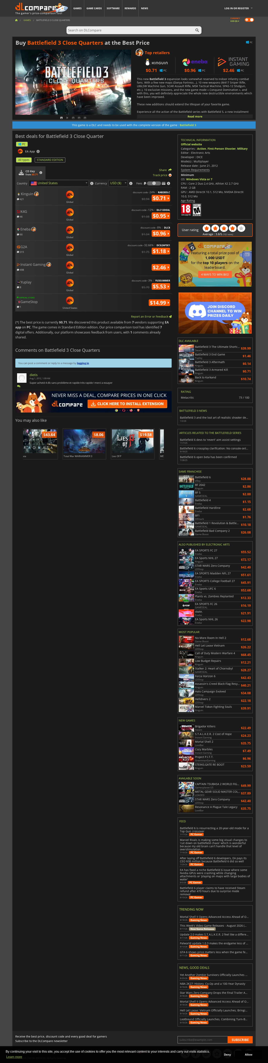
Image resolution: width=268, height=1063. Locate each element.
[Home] (16, 20)
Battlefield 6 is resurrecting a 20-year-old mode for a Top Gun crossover (214, 830)
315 (21, 251)
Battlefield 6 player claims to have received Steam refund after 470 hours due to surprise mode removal (212, 891)
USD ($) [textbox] (115, 183)
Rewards (130, 8)
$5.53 (160, 286)
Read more (195, 116)
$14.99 (158, 302)
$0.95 (160, 215)
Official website (191, 144)
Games (77, 8)
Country (22, 183)
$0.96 (160, 233)
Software (113, 8)
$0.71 (160, 198)
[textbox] (45, 183)
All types (23, 160)
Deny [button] (227, 1054)
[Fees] (154, 183)
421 (21, 199)
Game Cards (94, 8)
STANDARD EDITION (50, 160)
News (144, 8)
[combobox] (59, 183)
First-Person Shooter (222, 148)
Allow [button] (248, 1054)
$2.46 (160, 267)
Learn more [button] (14, 1056)
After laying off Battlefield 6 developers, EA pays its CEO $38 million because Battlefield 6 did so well (213, 860)
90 (21, 234)
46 (21, 216)
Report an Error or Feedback (150, 316)
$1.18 (160, 251)
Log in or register (236, 8)
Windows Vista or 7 (199, 179)
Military (242, 148)
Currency (101, 183)
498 (21, 269)
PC (24, 144)
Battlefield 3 (188, 125)
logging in (83, 363)
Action (201, 148)
